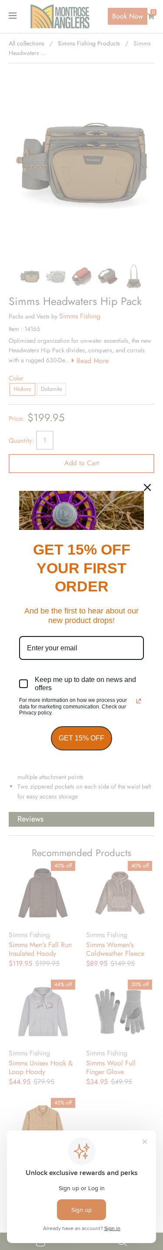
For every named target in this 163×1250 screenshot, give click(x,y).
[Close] (147, 487)
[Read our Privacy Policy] (138, 701)
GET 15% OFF (81, 738)
